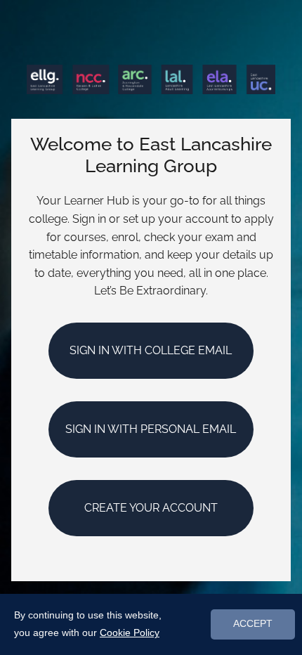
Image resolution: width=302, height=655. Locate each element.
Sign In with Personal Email (150, 429)
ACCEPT (253, 623)
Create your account (151, 507)
